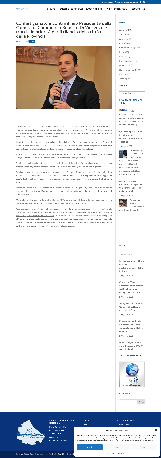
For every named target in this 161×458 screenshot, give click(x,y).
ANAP (122, 34)
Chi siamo (51, 9)
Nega (117, 447)
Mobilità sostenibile (128, 61)
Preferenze (144, 447)
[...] (137, 153)
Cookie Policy (111, 453)
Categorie (64, 9)
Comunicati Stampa (127, 47)
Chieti (32, 41)
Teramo (122, 78)
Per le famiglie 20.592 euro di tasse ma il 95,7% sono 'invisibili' (131, 337)
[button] (156, 430)
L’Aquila (122, 56)
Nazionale (123, 65)
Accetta (89, 447)
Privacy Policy (121, 453)
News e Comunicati (93, 9)
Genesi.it (61, 454)
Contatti (136, 9)
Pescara (122, 74)
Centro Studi (77, 9)
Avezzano (123, 39)
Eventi (109, 9)
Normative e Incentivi (128, 70)
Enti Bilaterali (120, 9)
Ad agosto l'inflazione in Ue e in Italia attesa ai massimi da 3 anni (131, 298)
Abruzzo (123, 30)
